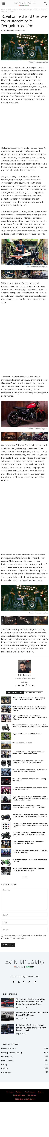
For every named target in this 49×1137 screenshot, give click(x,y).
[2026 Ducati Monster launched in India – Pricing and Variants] (6, 781)
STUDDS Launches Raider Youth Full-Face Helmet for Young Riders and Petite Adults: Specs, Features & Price (30, 825)
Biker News (6, 1072)
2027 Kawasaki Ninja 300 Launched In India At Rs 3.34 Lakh (30, 860)
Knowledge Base (19, 1095)
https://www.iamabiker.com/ (25, 678)
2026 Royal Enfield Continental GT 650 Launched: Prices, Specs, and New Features (30, 770)
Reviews (4, 1068)
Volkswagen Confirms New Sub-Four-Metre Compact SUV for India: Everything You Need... (31, 1001)
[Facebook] (16, 686)
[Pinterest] (26, 686)
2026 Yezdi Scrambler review (22, 743)
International (6, 1057)
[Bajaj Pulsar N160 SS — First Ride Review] (6, 736)
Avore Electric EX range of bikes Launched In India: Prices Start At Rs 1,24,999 (28, 842)
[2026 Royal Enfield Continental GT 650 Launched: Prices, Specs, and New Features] (6, 772)
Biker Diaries (12, 9)
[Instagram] (19, 686)
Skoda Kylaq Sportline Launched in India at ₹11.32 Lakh (32, 1013)
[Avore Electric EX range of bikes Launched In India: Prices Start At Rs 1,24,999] (6, 844)
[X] (30, 686)
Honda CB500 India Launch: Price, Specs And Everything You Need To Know (28, 869)
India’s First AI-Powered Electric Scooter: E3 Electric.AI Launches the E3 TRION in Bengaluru (29, 806)
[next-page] (26, 877)
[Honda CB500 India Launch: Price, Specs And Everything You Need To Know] (6, 871)
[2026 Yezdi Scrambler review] (6, 745)
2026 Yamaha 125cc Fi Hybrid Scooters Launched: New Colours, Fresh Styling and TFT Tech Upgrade (30, 725)
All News (10, 1092)
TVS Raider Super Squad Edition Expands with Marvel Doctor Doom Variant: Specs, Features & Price (29, 834)
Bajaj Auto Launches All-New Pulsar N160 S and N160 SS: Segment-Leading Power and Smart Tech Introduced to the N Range (30, 798)
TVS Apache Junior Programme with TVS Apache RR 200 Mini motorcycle (30, 851)
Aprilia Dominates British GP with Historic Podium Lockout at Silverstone (30, 788)
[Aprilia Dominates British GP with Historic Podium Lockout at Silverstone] (6, 790)
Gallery (4, 1064)
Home (3, 9)
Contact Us (32, 1095)
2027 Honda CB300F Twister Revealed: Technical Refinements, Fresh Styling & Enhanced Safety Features (29, 708)
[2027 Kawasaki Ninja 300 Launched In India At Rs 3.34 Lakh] (6, 862)
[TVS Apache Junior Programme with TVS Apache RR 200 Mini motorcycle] (6, 853)
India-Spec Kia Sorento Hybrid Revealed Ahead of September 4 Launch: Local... (31, 1027)
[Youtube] (33, 686)
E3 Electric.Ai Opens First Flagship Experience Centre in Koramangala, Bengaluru (28, 752)
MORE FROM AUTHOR (33, 692)
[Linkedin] (23, 686)
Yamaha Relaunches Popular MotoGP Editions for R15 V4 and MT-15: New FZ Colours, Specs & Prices (30, 815)
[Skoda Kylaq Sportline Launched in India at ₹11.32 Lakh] (7, 1016)
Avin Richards (8, 30)
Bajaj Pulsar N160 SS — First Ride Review (27, 734)
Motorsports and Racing (11, 1053)
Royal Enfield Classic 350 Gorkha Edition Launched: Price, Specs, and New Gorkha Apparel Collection (30, 717)
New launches (7, 1061)
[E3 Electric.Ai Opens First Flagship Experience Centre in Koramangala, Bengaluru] (6, 754)
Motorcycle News (8, 1049)
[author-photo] (24, 666)
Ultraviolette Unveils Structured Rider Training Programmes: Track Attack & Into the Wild (29, 698)
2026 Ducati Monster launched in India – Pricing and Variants (29, 779)
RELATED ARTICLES (15, 692)
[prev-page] (23, 877)
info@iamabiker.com (29, 976)
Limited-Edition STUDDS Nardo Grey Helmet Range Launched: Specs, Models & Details (28, 761)
